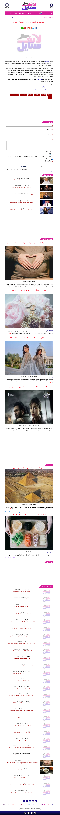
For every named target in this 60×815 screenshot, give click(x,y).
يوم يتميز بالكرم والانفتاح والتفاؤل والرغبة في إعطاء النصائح (21, 635)
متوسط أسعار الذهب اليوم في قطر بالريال (21, 673)
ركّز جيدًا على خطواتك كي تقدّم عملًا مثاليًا (22, 606)
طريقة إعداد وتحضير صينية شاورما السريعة (21, 680)
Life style (44, 94)
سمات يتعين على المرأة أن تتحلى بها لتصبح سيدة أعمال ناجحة (22, 688)
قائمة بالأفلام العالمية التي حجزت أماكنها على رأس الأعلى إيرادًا (21, 747)
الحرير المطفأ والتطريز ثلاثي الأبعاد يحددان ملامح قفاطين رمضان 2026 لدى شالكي (29, 337)
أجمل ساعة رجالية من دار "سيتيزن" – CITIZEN (21, 702)
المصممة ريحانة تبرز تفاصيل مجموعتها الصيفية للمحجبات (22, 740)
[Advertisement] (29, 110)
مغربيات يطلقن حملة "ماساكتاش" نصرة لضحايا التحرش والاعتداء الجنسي (21, 650)
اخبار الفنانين (37, 94)
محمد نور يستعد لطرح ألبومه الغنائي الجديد (44, 86)
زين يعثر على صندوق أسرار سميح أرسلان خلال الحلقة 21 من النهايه (22, 621)
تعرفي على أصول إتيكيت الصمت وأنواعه (22, 658)
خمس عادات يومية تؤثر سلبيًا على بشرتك (22, 732)
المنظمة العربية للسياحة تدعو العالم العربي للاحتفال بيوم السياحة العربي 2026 (29, 468)
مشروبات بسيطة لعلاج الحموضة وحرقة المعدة (22, 769)
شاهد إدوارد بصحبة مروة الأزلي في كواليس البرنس (22, 628)
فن (52, 17)
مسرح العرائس (39, 79)
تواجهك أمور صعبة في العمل (21, 598)
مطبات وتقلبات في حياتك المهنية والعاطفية (21, 591)
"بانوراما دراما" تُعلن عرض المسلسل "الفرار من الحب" (22, 725)
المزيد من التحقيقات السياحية (12, 511)
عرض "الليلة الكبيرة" (14, 94)
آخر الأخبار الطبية (10, 557)
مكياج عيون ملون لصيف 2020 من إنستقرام (21, 777)
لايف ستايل (49, 94)
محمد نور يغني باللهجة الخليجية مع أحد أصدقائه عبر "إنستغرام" (40, 89)
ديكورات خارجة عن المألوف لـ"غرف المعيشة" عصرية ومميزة (22, 784)
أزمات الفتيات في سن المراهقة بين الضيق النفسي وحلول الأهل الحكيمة (27, 13)
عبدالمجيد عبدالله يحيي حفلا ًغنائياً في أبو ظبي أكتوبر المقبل (22, 202)
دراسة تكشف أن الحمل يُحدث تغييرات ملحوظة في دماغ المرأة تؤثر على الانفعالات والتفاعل (29, 243)
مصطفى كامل (24, 94)
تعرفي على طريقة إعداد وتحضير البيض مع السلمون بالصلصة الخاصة (21, 643)
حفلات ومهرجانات (47, 17)
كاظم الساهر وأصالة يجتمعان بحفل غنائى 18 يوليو (22, 187)
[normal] (15, 17)
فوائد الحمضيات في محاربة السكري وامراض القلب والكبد (21, 710)
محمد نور (47, 61)
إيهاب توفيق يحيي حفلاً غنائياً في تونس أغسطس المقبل (22, 194)
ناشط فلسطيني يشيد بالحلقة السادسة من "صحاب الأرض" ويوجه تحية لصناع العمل (29, 387)
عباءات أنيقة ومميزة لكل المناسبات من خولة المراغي (21, 792)
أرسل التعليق (49, 171)
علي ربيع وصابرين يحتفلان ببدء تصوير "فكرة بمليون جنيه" (21, 665)
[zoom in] (13, 17)
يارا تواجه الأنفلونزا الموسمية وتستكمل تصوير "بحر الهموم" (21, 717)
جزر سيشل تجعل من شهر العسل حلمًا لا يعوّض (22, 613)
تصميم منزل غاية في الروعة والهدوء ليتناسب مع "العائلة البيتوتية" (21, 754)
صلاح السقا (30, 94)
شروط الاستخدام (49, 154)
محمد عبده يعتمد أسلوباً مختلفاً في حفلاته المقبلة (21, 179)
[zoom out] (17, 17)
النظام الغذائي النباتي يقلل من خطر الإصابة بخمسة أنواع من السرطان (29, 514)
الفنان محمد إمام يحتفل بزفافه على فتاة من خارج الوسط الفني (21, 695)
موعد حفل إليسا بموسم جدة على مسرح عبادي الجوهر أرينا (21, 209)
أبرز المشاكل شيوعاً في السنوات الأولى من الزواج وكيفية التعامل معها (29, 290)
